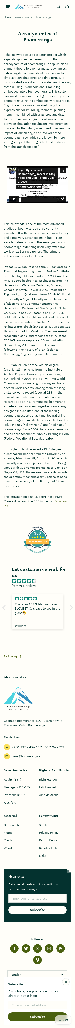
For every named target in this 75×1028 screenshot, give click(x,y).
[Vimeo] (37, 960)
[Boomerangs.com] (28, 6)
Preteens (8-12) (15, 795)
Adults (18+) (12, 779)
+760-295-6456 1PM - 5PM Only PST (38, 747)
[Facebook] (14, 948)
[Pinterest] (60, 948)
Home (7, 17)
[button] (58, 6)
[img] (39, 581)
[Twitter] (26, 948)
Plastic (8, 840)
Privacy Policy (48, 832)
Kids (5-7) (11, 802)
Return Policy (48, 840)
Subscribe (37, 910)
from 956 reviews (24, 585)
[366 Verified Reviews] (37, 555)
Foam (8, 832)
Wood (8, 848)
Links (42, 855)
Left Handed (47, 787)
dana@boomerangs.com (28, 756)
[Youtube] (37, 948)
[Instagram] (49, 948)
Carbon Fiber (13, 825)
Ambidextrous (48, 795)
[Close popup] (65, 981)
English (16, 974)
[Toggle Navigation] (8, 6)
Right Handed (48, 779)
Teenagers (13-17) (17, 787)
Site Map (45, 825)
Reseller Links (48, 848)
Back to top (11, 656)
